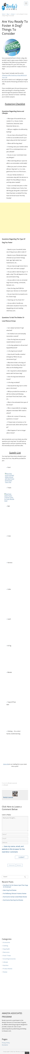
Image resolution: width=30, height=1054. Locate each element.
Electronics (6, 952)
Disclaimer (5, 1045)
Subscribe (6, 764)
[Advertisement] (15, 218)
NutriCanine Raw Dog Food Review (13, 900)
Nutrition (5, 965)
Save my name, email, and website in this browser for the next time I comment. (13, 849)
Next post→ (19, 865)
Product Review (7, 969)
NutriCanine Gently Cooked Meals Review (15, 897)
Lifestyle (5, 785)
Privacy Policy (6, 1043)
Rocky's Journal (12, 783)
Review (5, 972)
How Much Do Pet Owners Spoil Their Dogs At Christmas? (15, 886)
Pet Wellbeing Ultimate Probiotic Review (14, 893)
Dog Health (6, 949)
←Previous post (11, 865)
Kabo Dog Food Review (9, 890)
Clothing (5, 946)
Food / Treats (7, 955)
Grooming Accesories (9, 959)
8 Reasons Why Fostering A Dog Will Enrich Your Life (14, 76)
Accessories (6, 942)
